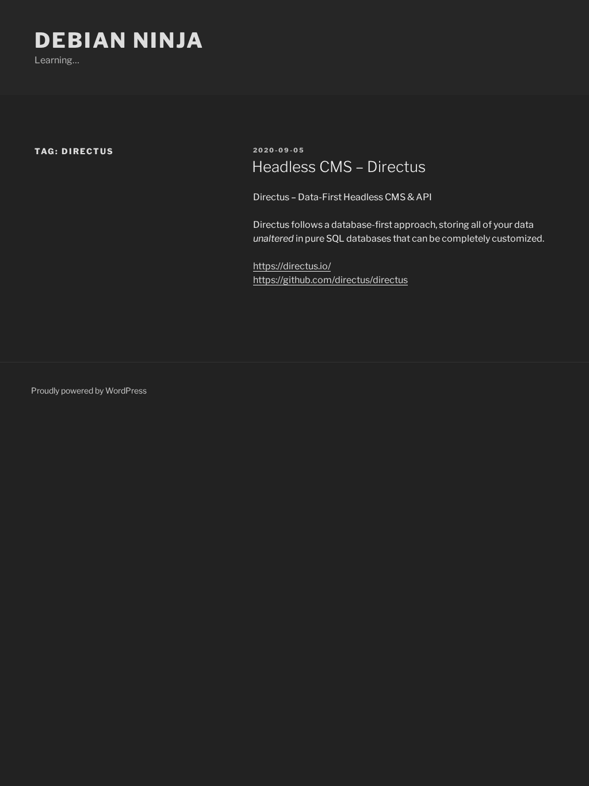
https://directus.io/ (292, 266)
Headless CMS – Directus (339, 166)
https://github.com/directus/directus (330, 279)
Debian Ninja (119, 40)
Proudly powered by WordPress (89, 390)
